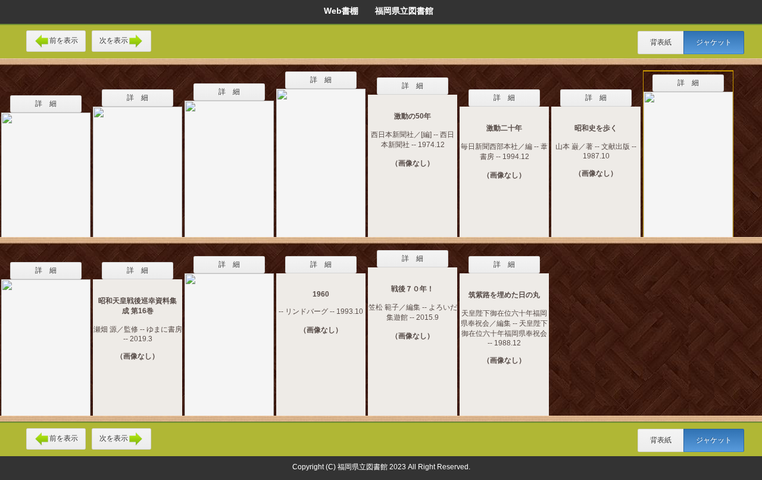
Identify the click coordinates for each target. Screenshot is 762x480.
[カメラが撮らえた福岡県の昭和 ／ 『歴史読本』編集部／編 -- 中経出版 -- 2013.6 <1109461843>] (45, 166)
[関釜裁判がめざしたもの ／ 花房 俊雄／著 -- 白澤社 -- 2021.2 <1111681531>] (137, 164)
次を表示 (113, 40)
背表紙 (661, 42)
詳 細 (46, 103)
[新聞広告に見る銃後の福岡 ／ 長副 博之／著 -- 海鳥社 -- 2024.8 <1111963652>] (229, 337)
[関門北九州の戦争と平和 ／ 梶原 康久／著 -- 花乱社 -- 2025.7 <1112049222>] (229, 161)
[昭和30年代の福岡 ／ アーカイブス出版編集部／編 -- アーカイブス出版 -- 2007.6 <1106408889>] (688, 158)
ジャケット (714, 42)
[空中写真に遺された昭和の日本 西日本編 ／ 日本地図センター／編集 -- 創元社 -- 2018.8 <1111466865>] (321, 155)
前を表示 (63, 40)
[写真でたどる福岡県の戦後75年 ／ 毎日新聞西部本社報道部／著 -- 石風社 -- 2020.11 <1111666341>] (45, 340)
